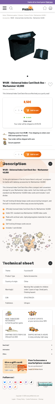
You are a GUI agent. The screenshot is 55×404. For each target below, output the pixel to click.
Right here (46, 2)
